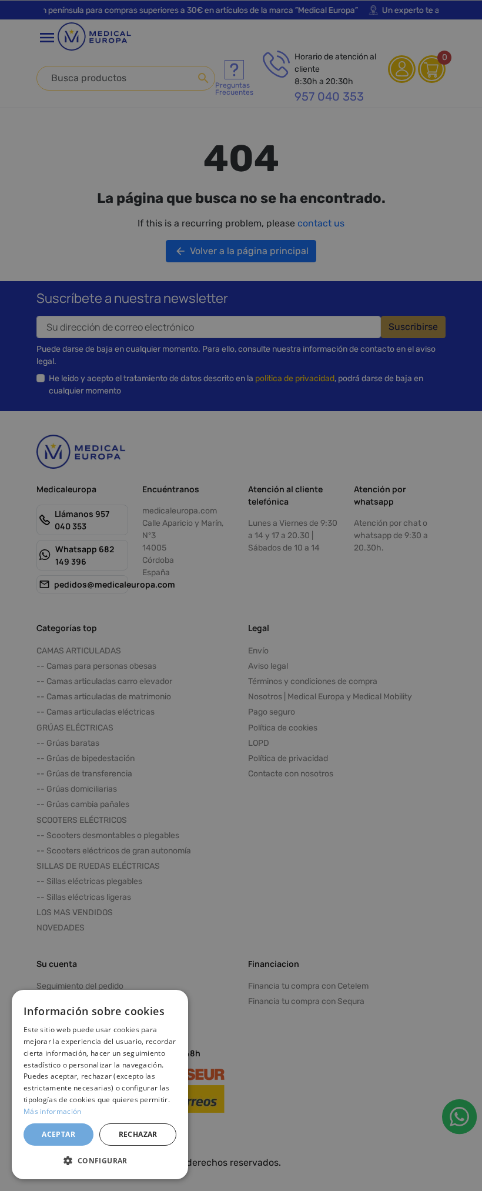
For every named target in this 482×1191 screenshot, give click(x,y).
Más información (53, 1111)
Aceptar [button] (58, 1134)
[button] (100, 1160)
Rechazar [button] (138, 1134)
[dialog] (100, 1084)
